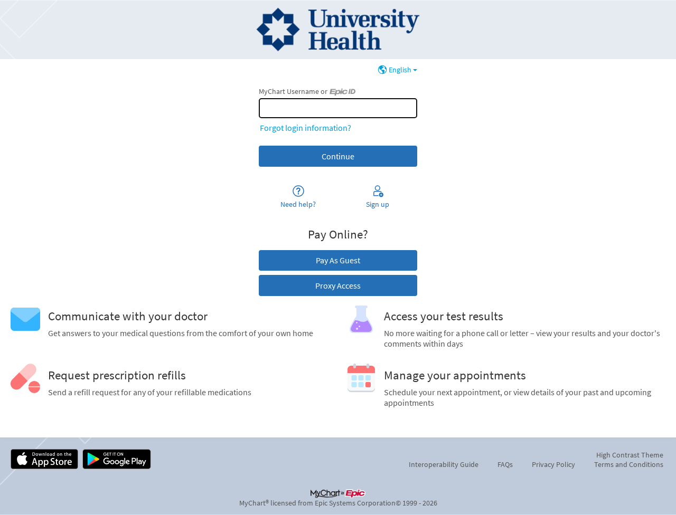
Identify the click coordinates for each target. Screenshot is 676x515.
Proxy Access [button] (338, 285)
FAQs (505, 464)
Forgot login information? (305, 127)
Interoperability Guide (443, 464)
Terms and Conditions (628, 464)
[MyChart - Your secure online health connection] (338, 29)
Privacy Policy (553, 464)
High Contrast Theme (629, 455)
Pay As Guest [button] (338, 260)
